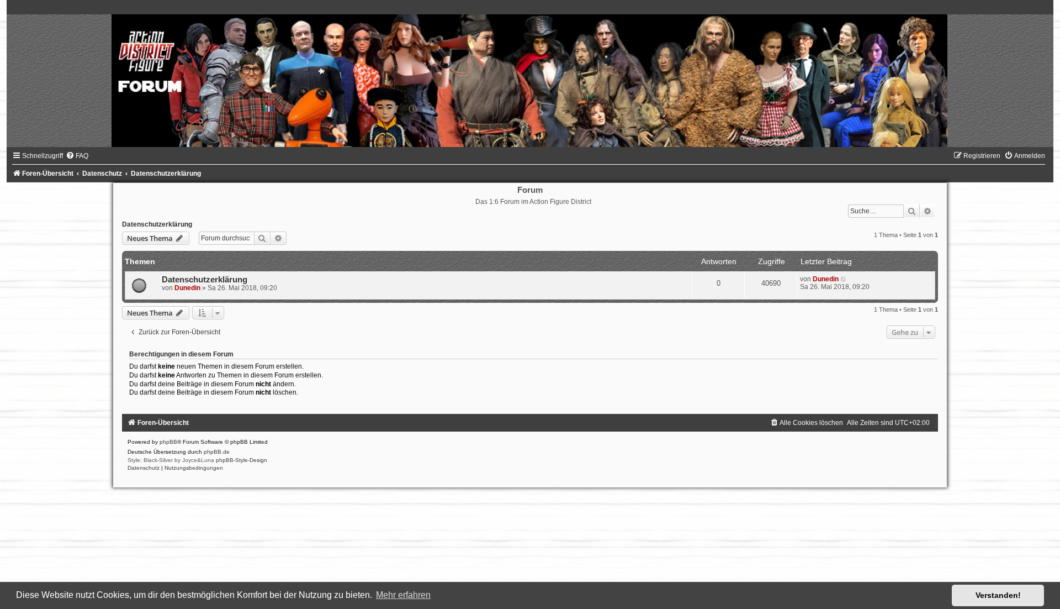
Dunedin (187, 288)
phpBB (168, 442)
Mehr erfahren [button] (403, 595)
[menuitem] (77, 156)
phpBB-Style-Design (241, 460)
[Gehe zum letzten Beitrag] (843, 279)
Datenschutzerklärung (157, 224)
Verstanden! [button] (998, 595)
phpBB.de (217, 452)
